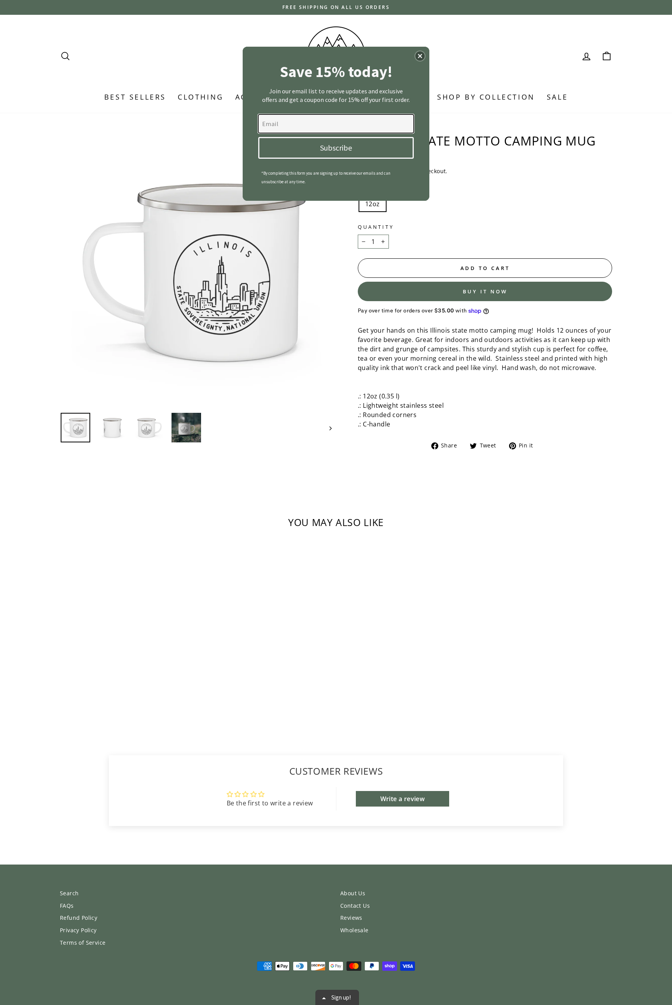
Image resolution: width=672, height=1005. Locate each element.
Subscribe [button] (336, 148)
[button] (420, 56)
